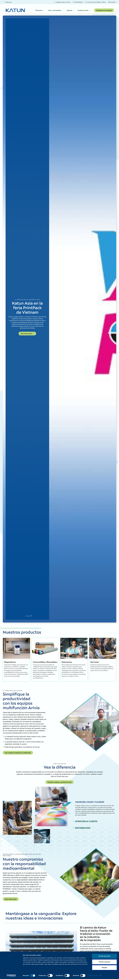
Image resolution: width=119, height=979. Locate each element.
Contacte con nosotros (104, 10)
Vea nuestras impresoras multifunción (18, 753)
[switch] (50, 975)
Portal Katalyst (78, 2)
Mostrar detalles (94, 975)
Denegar (104, 967)
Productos (38, 10)
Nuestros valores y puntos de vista (60, 782)
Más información (26, 333)
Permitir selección (104, 962)
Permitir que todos (104, 956)
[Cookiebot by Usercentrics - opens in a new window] (11, 975)
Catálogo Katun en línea (63, 2)
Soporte (69, 10)
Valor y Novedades (54, 10)
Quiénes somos (83, 10)
